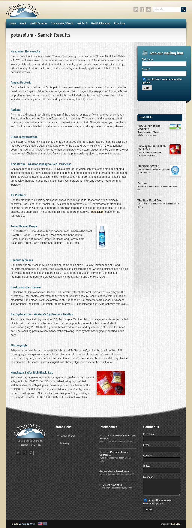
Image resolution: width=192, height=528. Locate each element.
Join (147, 87)
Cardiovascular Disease (26, 287)
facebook (142, 9)
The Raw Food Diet (149, 200)
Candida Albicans (22, 260)
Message (148, 477)
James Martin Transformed (114, 471)
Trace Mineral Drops (24, 226)
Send (148, 509)
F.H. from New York (110, 484)
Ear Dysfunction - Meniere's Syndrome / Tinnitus (42, 314)
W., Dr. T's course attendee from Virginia (117, 437)
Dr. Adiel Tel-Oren (27, 523)
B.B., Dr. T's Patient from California (113, 453)
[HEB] (45, 523)
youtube (149, 9)
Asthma (15, 110)
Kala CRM (175, 523)
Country (147, 455)
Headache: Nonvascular (26, 51)
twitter (136, 9)
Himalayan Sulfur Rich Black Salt (32, 372)
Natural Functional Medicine (149, 127)
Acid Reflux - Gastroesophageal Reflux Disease (41, 164)
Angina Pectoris (21, 82)
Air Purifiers (18, 195)
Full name (147, 59)
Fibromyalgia (19, 345)
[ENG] (40, 523)
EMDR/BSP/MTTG (148, 166)
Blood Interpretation (24, 137)
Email (146, 69)
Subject (147, 466)
